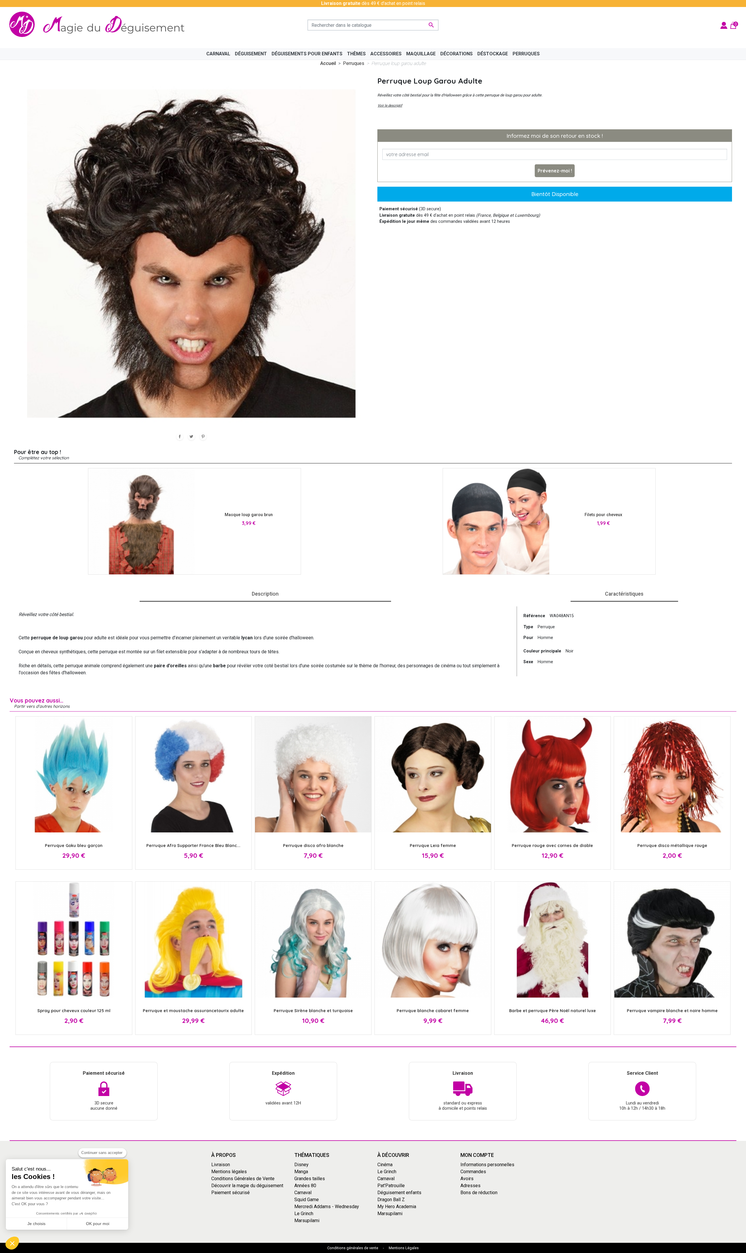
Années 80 (305, 1185)
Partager (179, 436)
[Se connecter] (723, 25)
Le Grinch (303, 1213)
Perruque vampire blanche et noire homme (672, 1010)
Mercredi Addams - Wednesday (326, 1206)
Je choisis (36, 1223)
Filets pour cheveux (603, 514)
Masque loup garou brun (249, 514)
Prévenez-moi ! (555, 171)
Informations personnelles (487, 1164)
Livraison (220, 1164)
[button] (12, 1243)
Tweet (191, 436)
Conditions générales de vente (352, 1248)
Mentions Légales (404, 1248)
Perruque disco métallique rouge (672, 845)
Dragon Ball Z (391, 1199)
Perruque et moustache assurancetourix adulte (193, 1010)
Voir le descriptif (390, 105)
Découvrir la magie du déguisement (247, 1185)
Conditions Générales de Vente (243, 1178)
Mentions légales (229, 1171)
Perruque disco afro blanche (313, 845)
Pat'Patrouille (391, 1185)
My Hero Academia (396, 1206)
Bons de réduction (478, 1192)
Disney (301, 1164)
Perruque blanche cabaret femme (433, 1010)
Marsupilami (306, 1220)
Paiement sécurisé (230, 1192)
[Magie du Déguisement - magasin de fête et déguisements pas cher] (100, 25)
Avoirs (467, 1178)
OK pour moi (97, 1223)
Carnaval (303, 1192)
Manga (301, 1171)
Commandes (473, 1171)
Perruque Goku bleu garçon (74, 845)
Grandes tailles (309, 1178)
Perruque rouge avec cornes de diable (552, 845)
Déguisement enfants (399, 1192)
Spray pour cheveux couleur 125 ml (73, 1010)
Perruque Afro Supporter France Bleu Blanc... (193, 845)
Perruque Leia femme (433, 845)
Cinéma (385, 1164)
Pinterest (203, 436)
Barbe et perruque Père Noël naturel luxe (552, 1010)
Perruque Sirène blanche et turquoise (313, 1010)
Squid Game (306, 1199)
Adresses (470, 1185)
